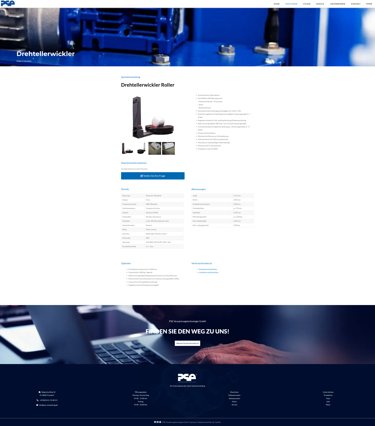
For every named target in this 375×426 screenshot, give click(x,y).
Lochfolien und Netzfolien (208, 272)
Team (328, 398)
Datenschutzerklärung (206, 422)
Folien (306, 4)
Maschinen (291, 4)
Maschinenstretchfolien (208, 269)
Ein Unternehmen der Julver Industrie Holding (187, 386)
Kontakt (355, 4)
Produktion (328, 395)
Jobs (328, 401)
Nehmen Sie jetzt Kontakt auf (187, 343)
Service (320, 4)
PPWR (369, 4)
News (328, 405)
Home (277, 4)
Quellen (218, 422)
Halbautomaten (234, 395)
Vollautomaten (234, 398)
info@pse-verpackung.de (48, 405)
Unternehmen (337, 4)
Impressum (193, 422)
